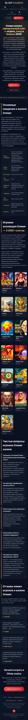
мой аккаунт (8, 17)
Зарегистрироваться (14, 689)
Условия (10, 697)
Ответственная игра (11, 700)
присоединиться (18, 17)
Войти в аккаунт (14, 90)
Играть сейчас (14, 85)
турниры (19, 13)
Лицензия (20, 700)
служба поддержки (22, 8)
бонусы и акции (5, 8)
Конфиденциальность (19, 697)
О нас (4, 697)
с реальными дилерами (11, 13)
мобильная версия (13, 8)
